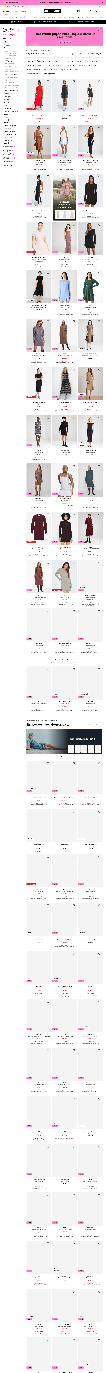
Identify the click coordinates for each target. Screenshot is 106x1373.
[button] (78, 53)
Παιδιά (23, 11)
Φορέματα (44, 50)
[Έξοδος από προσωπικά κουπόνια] (78, 11)
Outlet (8, 6)
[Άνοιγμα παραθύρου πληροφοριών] (101, 2)
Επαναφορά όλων (50, 74)
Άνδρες (15, 11)
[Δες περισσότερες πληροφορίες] (39, 122)
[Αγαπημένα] (96, 11)
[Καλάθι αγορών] (101, 11)
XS (50, 50)
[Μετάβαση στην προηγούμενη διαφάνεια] (90, 724)
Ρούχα (36, 50)
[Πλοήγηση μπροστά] (97, 17)
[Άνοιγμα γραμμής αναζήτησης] (100, 17)
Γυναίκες (6, 11)
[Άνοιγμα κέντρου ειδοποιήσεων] (90, 11)
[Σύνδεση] (84, 11)
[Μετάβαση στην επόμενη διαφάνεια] (101, 724)
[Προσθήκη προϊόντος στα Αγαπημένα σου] (48, 81)
